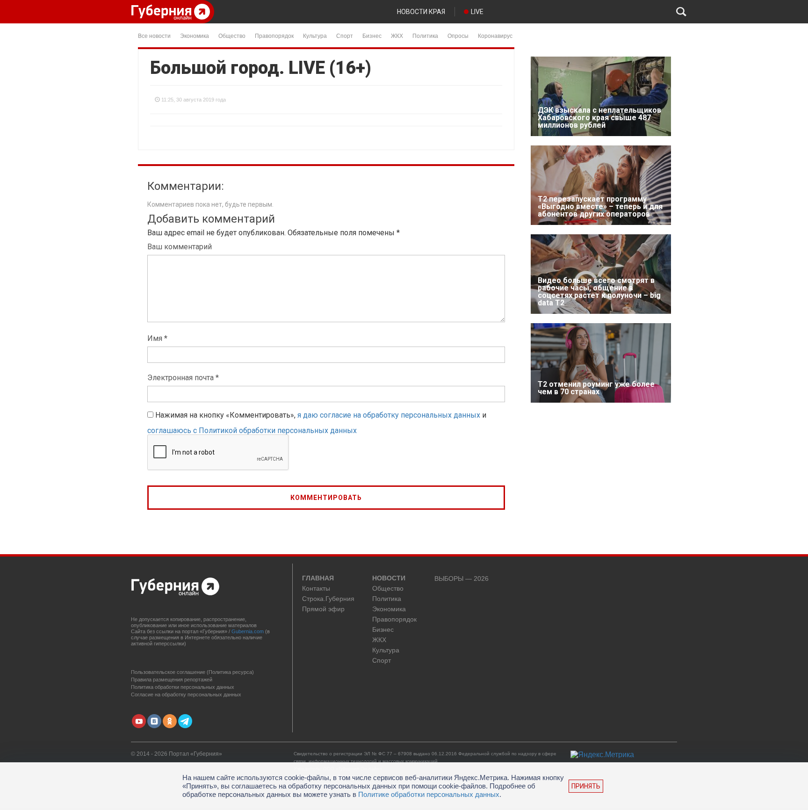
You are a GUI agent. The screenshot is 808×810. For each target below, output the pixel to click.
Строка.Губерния (328, 598)
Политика (425, 35)
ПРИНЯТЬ (585, 786)
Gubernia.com (247, 631)
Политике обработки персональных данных (428, 794)
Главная (318, 578)
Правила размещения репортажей (171, 679)
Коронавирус (495, 35)
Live (477, 11)
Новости (388, 578)
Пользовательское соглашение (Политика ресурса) (192, 672)
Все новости (154, 35)
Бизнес (372, 35)
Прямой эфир (323, 609)
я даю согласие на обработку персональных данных (388, 415)
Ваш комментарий (179, 246)
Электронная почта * (183, 377)
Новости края (421, 11)
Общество (231, 35)
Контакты (316, 588)
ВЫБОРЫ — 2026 (461, 578)
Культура (315, 35)
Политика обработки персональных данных (182, 687)
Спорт (344, 35)
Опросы (458, 35)
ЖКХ (397, 35)
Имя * (157, 338)
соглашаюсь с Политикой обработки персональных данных (252, 430)
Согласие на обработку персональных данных (186, 694)
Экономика (194, 35)
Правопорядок (274, 35)
